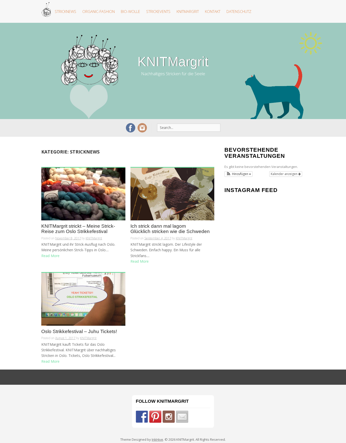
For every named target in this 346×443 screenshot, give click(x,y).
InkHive (157, 439)
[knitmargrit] (169, 417)
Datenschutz (238, 11)
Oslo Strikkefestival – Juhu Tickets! (79, 331)
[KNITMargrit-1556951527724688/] (142, 417)
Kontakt (212, 11)
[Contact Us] (182, 417)
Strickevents (158, 11)
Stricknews (65, 11)
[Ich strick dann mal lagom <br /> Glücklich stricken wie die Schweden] (172, 193)
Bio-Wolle (130, 11)
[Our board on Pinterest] (155, 417)
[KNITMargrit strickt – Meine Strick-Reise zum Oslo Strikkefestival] (83, 193)
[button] (238, 174)
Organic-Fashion (98, 11)
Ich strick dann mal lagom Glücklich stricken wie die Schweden (170, 229)
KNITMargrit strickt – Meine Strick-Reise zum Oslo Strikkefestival (78, 229)
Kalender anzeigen (284, 174)
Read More (50, 255)
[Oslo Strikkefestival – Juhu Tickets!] (83, 298)
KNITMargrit (188, 11)
